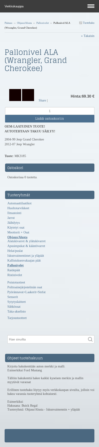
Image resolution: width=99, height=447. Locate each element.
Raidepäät (13, 270)
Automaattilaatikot (19, 203)
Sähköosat (13, 306)
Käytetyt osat (15, 227)
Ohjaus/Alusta (24, 22)
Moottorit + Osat (18, 232)
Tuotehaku (88, 22)
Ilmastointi (14, 213)
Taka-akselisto (16, 311)
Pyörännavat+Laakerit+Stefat (26, 292)
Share (42, 100)
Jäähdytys (13, 222)
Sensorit (12, 297)
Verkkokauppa (14, 6)
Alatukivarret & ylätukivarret (26, 241)
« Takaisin (87, 36)
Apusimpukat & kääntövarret (26, 246)
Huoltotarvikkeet (18, 208)
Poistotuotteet (16, 282)
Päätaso (8, 22)
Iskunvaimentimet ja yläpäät (25, 255)
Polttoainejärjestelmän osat (24, 287)
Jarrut (11, 218)
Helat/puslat (15, 251)
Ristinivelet (14, 275)
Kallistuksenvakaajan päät (24, 260)
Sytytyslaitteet (16, 302)
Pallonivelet (42, 22)
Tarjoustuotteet (17, 318)
